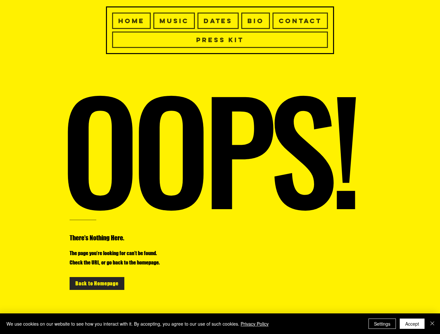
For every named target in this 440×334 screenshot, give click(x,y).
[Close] (432, 324)
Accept (412, 323)
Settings (382, 323)
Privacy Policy (255, 323)
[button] (300, 21)
